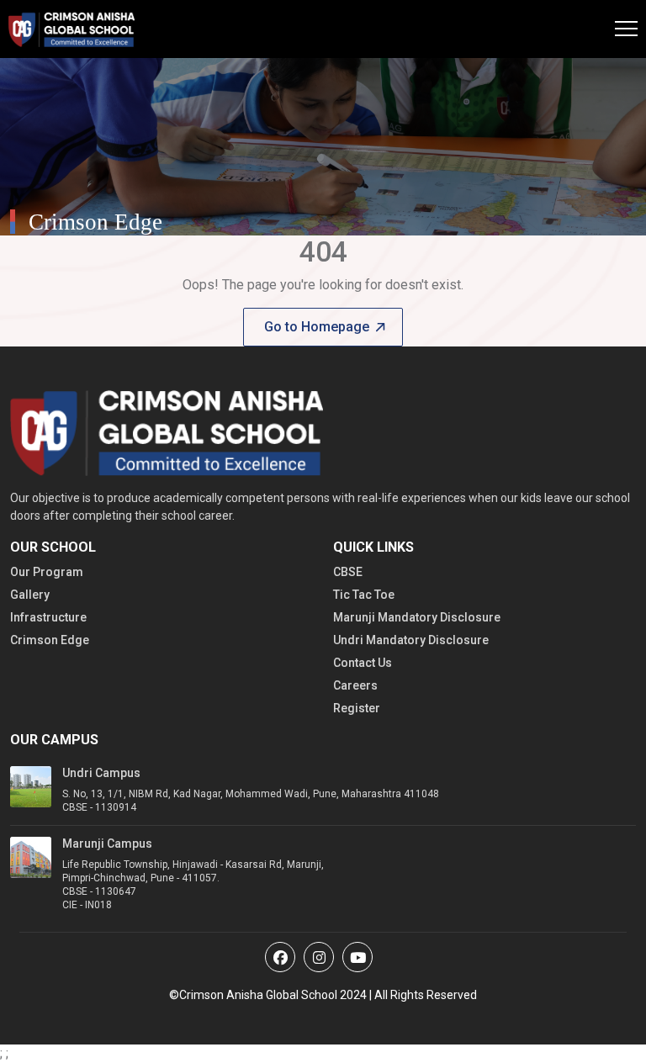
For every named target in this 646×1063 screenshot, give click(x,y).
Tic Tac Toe (363, 594)
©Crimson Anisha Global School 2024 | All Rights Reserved (323, 995)
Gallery (30, 594)
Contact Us (362, 662)
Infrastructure (48, 617)
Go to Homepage (316, 327)
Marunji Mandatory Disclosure (416, 617)
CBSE (348, 572)
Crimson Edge (49, 640)
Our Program (46, 572)
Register (356, 708)
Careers (355, 685)
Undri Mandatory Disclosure (411, 640)
